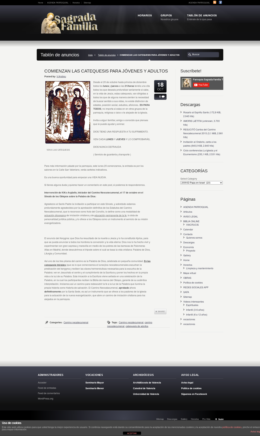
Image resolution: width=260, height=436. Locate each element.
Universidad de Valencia (146, 394)
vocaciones (189, 319)
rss (214, 2)
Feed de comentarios (49, 393)
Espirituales (192, 305)
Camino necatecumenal (76, 322)
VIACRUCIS (192, 224)
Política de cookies (193, 282)
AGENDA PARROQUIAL (58, 2)
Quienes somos (194, 237)
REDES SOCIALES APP (195, 287)
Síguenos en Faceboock (194, 394)
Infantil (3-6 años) (195, 309)
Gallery (187, 255)
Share (160, 311)
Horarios (76, 2)
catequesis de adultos (137, 326)
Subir (221, 419)
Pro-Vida (206, 418)
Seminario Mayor (94, 382)
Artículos (187, 211)
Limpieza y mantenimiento (199, 268)
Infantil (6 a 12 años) (196, 314)
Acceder (42, 382)
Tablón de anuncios (107, 55)
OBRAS (187, 277)
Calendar (188, 229)
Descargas (189, 242)
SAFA (186, 292)
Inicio (90, 55)
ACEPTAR (132, 433)
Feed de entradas (47, 387)
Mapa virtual (189, 273)
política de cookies (232, 427)
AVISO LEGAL (190, 216)
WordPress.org (45, 398)
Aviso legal (187, 382)
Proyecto (190, 250)
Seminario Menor (94, 388)
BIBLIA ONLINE (191, 221)
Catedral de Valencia (144, 388)
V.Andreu (61, 76)
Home (40, 2)
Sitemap (87, 2)
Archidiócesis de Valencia (147, 382)
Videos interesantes (193, 301)
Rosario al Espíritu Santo (196, 112)
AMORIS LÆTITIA (192, 120)
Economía (188, 247)
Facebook (220, 2)
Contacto (188, 234)
